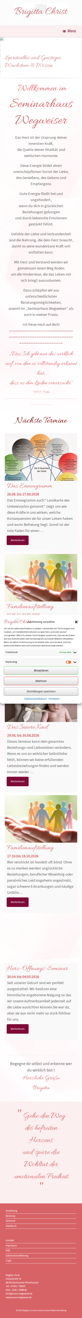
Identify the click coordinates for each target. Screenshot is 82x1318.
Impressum (54, 698)
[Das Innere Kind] (41, 710)
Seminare (10, 1221)
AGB (8, 1250)
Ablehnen (41, 681)
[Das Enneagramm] (41, 469)
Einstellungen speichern (41, 691)
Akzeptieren (41, 670)
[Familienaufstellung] (41, 590)
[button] (76, 622)
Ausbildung (11, 1211)
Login (9, 1260)
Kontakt (10, 1240)
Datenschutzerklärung (35, 698)
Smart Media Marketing (55, 1310)
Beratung (10, 1216)
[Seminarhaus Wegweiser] (41, 10)
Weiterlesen (18, 540)
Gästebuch (11, 1226)
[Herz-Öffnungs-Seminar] (41, 952)
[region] (41, 59)
